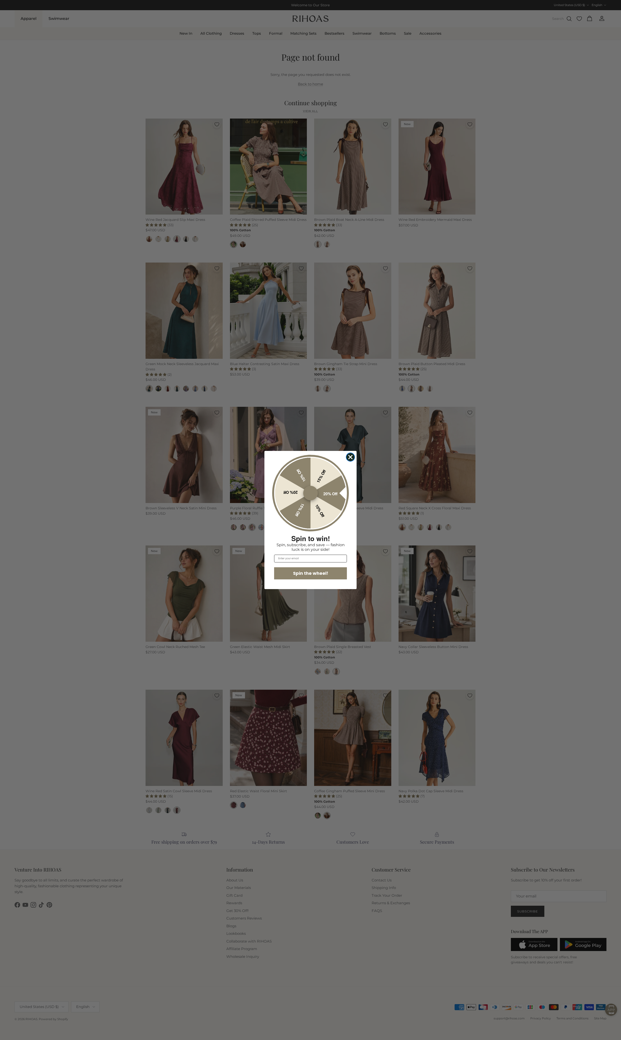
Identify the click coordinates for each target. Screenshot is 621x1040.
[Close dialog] (350, 457)
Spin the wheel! (310, 573)
